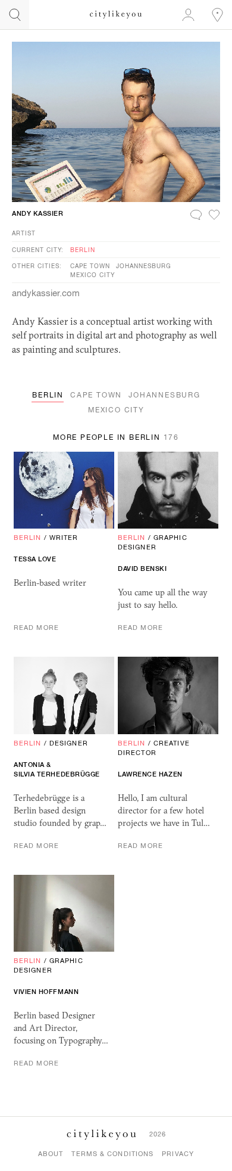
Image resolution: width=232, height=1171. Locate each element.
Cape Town (90, 265)
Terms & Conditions (112, 1153)
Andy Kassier (38, 213)
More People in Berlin (116, 437)
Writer (64, 537)
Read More (36, 627)
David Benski (142, 568)
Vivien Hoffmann (46, 991)
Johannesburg (143, 265)
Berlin (82, 249)
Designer (68, 743)
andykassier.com (46, 293)
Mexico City (92, 274)
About (51, 1153)
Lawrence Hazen (150, 774)
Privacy (178, 1153)
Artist (24, 233)
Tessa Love (35, 559)
